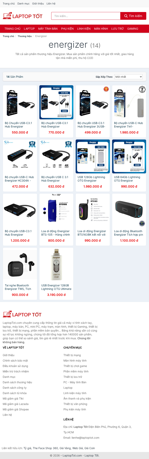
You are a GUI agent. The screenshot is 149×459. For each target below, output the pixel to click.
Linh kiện (84, 28)
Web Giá (77, 448)
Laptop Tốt (92, 455)
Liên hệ (51, 3)
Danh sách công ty (15, 387)
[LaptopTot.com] (22, 16)
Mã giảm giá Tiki (13, 398)
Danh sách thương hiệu (17, 382)
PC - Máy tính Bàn (74, 382)
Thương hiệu (25, 36)
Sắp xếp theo (104, 76)
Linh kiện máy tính (74, 393)
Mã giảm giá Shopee (16, 409)
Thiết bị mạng (72, 355)
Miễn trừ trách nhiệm (16, 371)
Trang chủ (9, 3)
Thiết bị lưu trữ (72, 376)
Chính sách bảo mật (15, 360)
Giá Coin (89, 448)
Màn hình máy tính (75, 360)
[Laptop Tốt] (22, 314)
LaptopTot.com (72, 455)
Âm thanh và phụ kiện (77, 398)
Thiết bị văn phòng (75, 404)
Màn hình (101, 28)
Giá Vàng (65, 448)
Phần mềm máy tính (75, 371)
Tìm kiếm (135, 16)
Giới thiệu (38, 3)
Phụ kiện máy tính (74, 409)
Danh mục (23, 3)
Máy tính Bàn (48, 28)
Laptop (29, 28)
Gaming (132, 28)
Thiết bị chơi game (75, 366)
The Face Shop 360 (45, 448)
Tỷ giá (27, 448)
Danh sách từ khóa (15, 393)
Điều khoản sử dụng (15, 366)
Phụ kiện (67, 28)
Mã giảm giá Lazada (16, 404)
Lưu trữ (117, 28)
